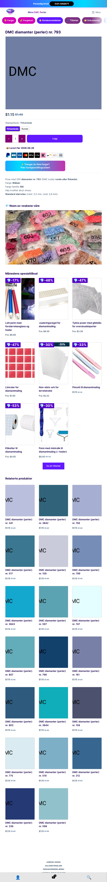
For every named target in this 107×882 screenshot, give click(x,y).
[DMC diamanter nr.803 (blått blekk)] (20, 703)
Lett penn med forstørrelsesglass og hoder (17, 326)
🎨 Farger (9, 20)
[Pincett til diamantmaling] (87, 363)
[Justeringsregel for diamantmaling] (53, 299)
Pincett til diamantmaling (86, 387)
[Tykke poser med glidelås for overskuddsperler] (87, 299)
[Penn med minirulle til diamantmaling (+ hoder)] (53, 424)
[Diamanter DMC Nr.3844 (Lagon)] (53, 703)
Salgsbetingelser (53, 866)
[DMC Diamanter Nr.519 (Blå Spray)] (53, 753)
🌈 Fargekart (26, 20)
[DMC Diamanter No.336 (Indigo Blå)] (20, 804)
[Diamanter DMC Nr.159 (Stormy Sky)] (53, 551)
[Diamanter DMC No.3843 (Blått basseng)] (20, 602)
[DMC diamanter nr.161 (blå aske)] (87, 652)
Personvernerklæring (53, 869)
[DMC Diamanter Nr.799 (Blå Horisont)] (87, 551)
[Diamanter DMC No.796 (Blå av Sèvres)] (53, 652)
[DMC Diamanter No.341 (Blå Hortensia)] (20, 500)
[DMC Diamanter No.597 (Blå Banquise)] (53, 602)
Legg (54, 138)
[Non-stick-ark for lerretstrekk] (53, 363)
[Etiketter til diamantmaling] (20, 424)
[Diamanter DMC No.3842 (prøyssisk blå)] (53, 500)
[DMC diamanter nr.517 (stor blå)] (20, 551)
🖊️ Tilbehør (72, 20)
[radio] (13, 129)
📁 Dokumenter (92, 20)
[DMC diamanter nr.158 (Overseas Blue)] (87, 703)
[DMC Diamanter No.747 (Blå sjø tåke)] (87, 602)
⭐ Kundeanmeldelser (50, 20)
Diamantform (12, 123)
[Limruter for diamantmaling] (20, 363)
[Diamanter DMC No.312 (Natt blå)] (87, 753)
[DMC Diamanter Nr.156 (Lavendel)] (87, 500)
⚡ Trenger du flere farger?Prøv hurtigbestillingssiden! (35, 166)
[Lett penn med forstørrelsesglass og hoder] (20, 299)
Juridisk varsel (53, 862)
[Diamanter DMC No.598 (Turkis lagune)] (53, 804)
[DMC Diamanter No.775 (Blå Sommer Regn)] (20, 753)
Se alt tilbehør (53, 466)
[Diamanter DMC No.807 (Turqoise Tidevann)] (20, 652)
